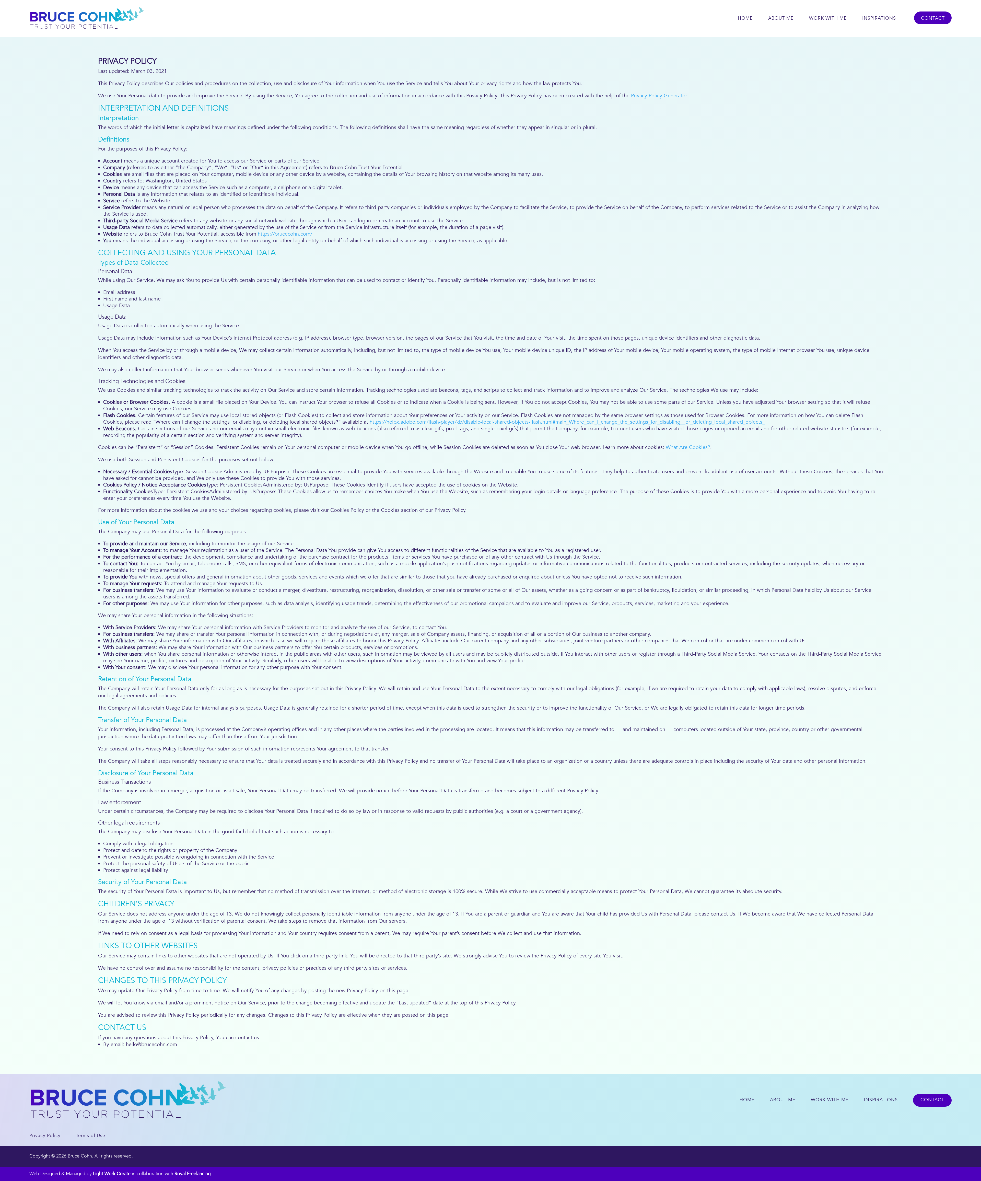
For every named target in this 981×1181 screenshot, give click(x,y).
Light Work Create (112, 1174)
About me (783, 1100)
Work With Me (828, 18)
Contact (933, 18)
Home (745, 18)
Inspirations (879, 18)
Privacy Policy (45, 1135)
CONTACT (932, 1100)
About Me (781, 18)
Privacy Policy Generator (659, 95)
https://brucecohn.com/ (285, 233)
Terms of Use (90, 1135)
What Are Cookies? (688, 447)
